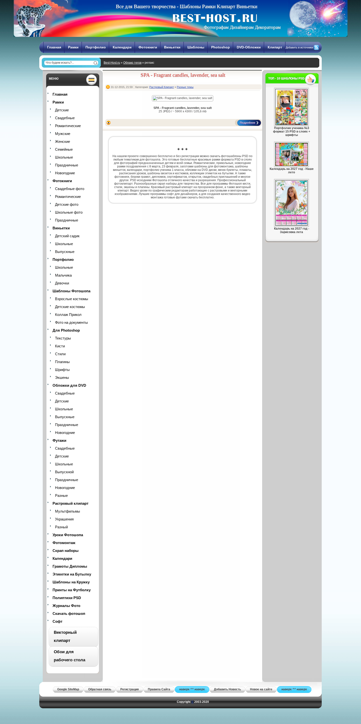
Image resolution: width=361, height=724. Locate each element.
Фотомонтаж (64, 543)
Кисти (60, 346)
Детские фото (66, 204)
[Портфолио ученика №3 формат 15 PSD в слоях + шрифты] (291, 124)
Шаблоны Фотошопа (71, 291)
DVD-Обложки (249, 47)
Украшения (64, 519)
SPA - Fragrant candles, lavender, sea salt (183, 75)
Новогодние (65, 173)
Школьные (64, 157)
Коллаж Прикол (68, 314)
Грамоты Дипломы (70, 566)
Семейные (64, 149)
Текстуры (63, 338)
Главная (54, 47)
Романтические (68, 126)
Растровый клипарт (70, 503)
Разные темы (185, 87)
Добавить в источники (299, 47)
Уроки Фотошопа (68, 535)
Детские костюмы (70, 307)
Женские (62, 141)
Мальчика (63, 275)
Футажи (59, 440)
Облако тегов (132, 62)
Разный (61, 527)
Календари (122, 47)
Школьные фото (69, 212)
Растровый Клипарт (161, 87)
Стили (60, 354)
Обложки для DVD (69, 385)
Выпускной (64, 472)
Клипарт (275, 47)
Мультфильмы (67, 511)
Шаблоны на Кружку (71, 582)
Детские (62, 110)
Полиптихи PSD (67, 598)
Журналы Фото (66, 606)
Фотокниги (148, 47)
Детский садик (67, 236)
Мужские (62, 134)
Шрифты (62, 370)
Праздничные (66, 165)
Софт (57, 621)
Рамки (73, 47)
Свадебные (65, 118)
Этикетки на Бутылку (72, 574)
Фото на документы (71, 322)
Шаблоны (195, 47)
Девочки (62, 283)
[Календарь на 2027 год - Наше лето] (291, 165)
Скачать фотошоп (69, 613)
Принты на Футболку (72, 590)
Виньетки (172, 47)
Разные (61, 495)
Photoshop (220, 47)
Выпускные (64, 252)
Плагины (62, 362)
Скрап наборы (66, 550)
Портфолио (95, 47)
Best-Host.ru (112, 62)
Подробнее (247, 122)
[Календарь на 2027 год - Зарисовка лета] (291, 224)
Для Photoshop (66, 330)
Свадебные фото (69, 189)
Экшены (62, 377)
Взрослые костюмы (71, 299)
